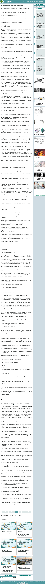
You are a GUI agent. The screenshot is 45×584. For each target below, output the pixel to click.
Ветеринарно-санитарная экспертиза (39, 26)
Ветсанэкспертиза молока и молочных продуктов (40, 31)
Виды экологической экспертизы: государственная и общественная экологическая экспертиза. (40, 44)
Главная (27, 1)
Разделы (33, 1)
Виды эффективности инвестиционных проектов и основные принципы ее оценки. (40, 53)
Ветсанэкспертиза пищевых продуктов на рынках (40, 37)
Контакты (40, 1)
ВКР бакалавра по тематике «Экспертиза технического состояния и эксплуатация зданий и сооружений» (40, 62)
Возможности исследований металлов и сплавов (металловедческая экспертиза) (40, 71)
